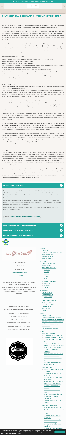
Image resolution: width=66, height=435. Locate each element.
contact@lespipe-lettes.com (19, 272)
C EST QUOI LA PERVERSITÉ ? (52, 384)
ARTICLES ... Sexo (47, 367)
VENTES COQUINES (47, 295)
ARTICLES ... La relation (48, 333)
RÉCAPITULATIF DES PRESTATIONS (52, 322)
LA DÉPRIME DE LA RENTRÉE (52, 420)
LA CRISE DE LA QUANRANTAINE (53, 428)
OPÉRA (46, 278)
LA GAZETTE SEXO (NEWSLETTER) (52, 252)
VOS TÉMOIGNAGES (48, 254)
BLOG (42, 331)
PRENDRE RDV (46, 315)
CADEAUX (45, 310)
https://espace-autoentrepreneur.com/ (25, 217)
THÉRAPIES (43, 261)
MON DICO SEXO (47, 293)
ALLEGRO (47, 274)
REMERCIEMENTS (47, 258)
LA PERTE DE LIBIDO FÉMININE (53, 394)
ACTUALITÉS (45, 250)
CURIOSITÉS (44, 291)
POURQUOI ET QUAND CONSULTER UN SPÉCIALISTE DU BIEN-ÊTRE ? (53, 424)
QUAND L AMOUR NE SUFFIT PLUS (54, 345)
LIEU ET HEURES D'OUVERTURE (51, 318)
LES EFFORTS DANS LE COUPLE (53, 337)
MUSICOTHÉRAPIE (47, 302)
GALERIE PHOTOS (47, 256)
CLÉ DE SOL (47, 287)
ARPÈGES (47, 285)
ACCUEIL (42, 248)
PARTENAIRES (46, 326)
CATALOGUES (48, 297)
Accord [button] (59, 431)
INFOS (42, 313)
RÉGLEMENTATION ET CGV (50, 328)
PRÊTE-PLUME (46, 308)
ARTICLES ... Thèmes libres (49, 405)
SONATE (46, 272)
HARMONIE (47, 270)
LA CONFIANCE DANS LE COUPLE (53, 335)
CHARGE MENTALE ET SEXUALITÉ (54, 381)
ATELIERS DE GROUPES (49, 281)
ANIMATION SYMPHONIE (49, 300)
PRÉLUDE (46, 276)
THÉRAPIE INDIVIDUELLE (49, 268)
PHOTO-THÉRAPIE (47, 306)
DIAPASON (47, 283)
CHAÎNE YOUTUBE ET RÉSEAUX (51, 324)
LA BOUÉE (47, 413)
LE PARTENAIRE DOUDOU (51, 343)
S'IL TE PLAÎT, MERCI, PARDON (52, 347)
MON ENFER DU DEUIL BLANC (52, 407)
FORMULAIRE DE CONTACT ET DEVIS (53, 320)
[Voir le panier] (64, 6)
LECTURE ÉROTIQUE (48, 304)
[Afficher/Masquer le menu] (2, 6)
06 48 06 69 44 (19, 275)
